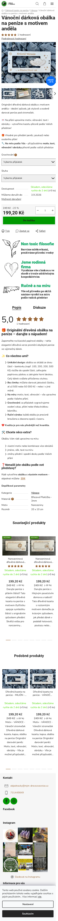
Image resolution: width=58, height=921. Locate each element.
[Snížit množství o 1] (38, 210)
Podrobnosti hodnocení (13, 38)
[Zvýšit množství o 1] (52, 210)
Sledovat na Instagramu (27, 877)
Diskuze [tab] (39, 307)
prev (3, 559)
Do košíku (29, 220)
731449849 (17, 792)
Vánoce (35, 493)
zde (39, 896)
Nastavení (27, 904)
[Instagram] (13, 801)
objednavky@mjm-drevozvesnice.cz (29, 785)
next (54, 559)
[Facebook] (6, 801)
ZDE (23, 478)
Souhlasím (28, 913)
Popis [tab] (16, 307)
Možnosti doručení (11, 199)
